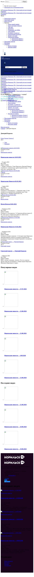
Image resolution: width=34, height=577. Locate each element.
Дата (5, 142)
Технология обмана (13, 37)
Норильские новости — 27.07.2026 (15, 289)
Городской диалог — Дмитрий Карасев (13, 251)
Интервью (7, 43)
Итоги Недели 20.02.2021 (9, 204)
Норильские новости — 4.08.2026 (15, 355)
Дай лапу (10, 27)
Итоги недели (8, 21)
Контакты (7, 562)
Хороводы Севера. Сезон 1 (20, 115)
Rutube (7, 478)
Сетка (2, 138)
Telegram (7, 481)
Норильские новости (10, 18)
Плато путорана (12, 46)
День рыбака (11, 31)
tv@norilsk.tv (12, 475)
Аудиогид (7, 44)
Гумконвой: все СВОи (14, 30)
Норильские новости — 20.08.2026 (15, 427)
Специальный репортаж (14, 34)
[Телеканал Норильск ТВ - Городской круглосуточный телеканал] (17, 11)
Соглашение (7, 565)
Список (6, 138)
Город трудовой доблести (15, 25)
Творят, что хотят (12, 36)
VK (6, 480)
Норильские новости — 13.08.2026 (15, 377)
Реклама (6, 564)
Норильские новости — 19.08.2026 (15, 449)
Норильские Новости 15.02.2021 (11, 227)
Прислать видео (5, 127)
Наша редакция (8, 561)
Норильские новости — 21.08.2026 (15, 404)
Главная (3, 128)
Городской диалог (9, 20)
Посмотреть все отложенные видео (13, 7)
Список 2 (11, 138)
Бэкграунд (11, 28)
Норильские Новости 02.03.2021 (11, 181)
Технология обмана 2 (17, 40)
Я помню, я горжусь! (13, 33)
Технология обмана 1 (17, 38)
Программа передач (9, 41)
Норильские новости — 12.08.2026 (15, 311)
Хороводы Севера (13, 113)
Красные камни (12, 47)
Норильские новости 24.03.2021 (11, 157)
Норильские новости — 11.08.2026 (15, 333)
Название (7, 144)
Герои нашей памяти (13, 24)
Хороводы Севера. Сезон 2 (20, 116)
